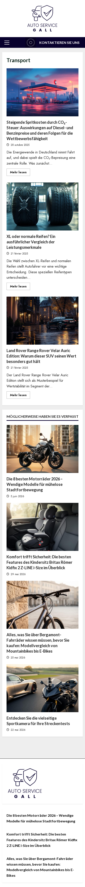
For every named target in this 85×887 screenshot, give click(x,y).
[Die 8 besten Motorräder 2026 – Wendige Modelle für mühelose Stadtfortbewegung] (42, 449)
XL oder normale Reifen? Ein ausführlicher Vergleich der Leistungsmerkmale (42, 206)
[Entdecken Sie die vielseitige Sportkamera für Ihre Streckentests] (42, 688)
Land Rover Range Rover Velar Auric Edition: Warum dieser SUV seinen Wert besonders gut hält (42, 321)
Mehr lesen (20, 173)
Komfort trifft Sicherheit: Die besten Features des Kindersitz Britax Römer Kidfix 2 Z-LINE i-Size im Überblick (39, 562)
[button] (7, 42)
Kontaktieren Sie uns (59, 42)
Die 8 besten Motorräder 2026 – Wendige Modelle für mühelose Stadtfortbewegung (35, 484)
